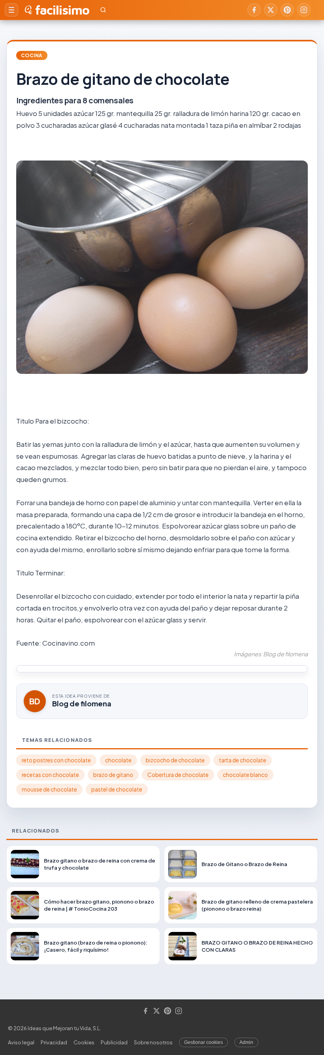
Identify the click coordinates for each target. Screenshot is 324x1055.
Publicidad (114, 1042)
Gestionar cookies (203, 1042)
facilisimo (62, 10)
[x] (270, 10)
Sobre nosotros (153, 1042)
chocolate (118, 760)
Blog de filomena (81, 703)
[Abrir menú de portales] (11, 10)
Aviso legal (21, 1042)
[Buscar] (103, 10)
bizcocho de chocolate (175, 760)
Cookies (83, 1042)
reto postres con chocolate (56, 760)
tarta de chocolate (242, 760)
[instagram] (304, 10)
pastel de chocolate (116, 789)
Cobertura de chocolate (178, 774)
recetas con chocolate (50, 774)
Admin (246, 1042)
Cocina (32, 55)
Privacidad (54, 1042)
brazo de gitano (113, 774)
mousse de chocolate (49, 789)
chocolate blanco (245, 774)
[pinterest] (287, 10)
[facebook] (254, 10)
